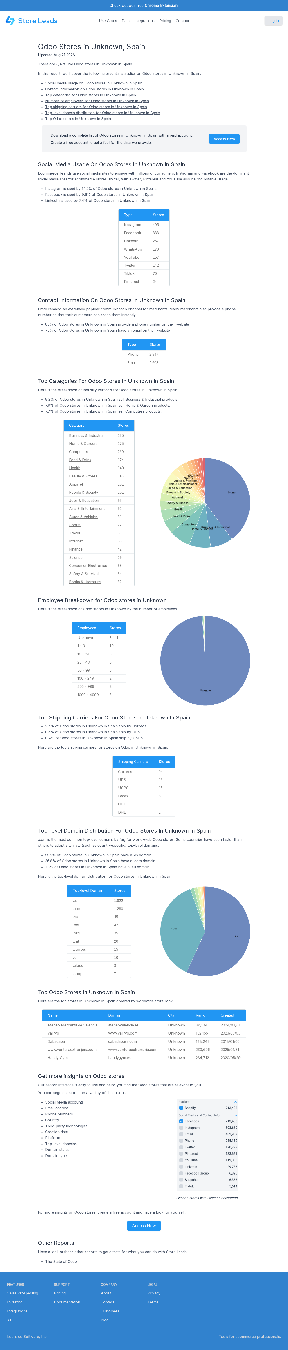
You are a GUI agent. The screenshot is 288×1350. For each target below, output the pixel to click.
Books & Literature (85, 582)
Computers (78, 451)
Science (76, 557)
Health (74, 468)
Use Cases (108, 20)
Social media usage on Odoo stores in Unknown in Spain (93, 83)
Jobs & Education (84, 500)
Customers (110, 1311)
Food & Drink (80, 459)
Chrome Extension (161, 5)
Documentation (67, 1302)
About (106, 1293)
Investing (14, 1302)
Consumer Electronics (88, 565)
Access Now (224, 139)
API (10, 1320)
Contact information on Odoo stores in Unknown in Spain (94, 89)
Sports (75, 525)
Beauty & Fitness (83, 476)
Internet (76, 541)
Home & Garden (83, 443)
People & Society (83, 492)
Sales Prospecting (22, 1293)
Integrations (144, 20)
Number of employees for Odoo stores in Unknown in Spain (97, 101)
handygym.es (119, 1057)
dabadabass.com (122, 1041)
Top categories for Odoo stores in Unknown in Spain (90, 95)
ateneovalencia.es (123, 1025)
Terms (153, 1302)
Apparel (76, 484)
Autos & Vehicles (83, 517)
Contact (182, 20)
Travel (74, 533)
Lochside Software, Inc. (27, 1336)
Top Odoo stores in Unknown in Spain (78, 118)
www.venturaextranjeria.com (132, 1049)
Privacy (154, 1293)
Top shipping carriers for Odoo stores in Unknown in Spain (96, 106)
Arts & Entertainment (87, 508)
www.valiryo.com (122, 1033)
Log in (273, 20)
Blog (104, 1320)
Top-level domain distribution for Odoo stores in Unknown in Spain (102, 113)
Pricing (165, 20)
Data (126, 20)
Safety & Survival (84, 573)
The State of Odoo (61, 1261)
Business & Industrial (86, 435)
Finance (76, 549)
